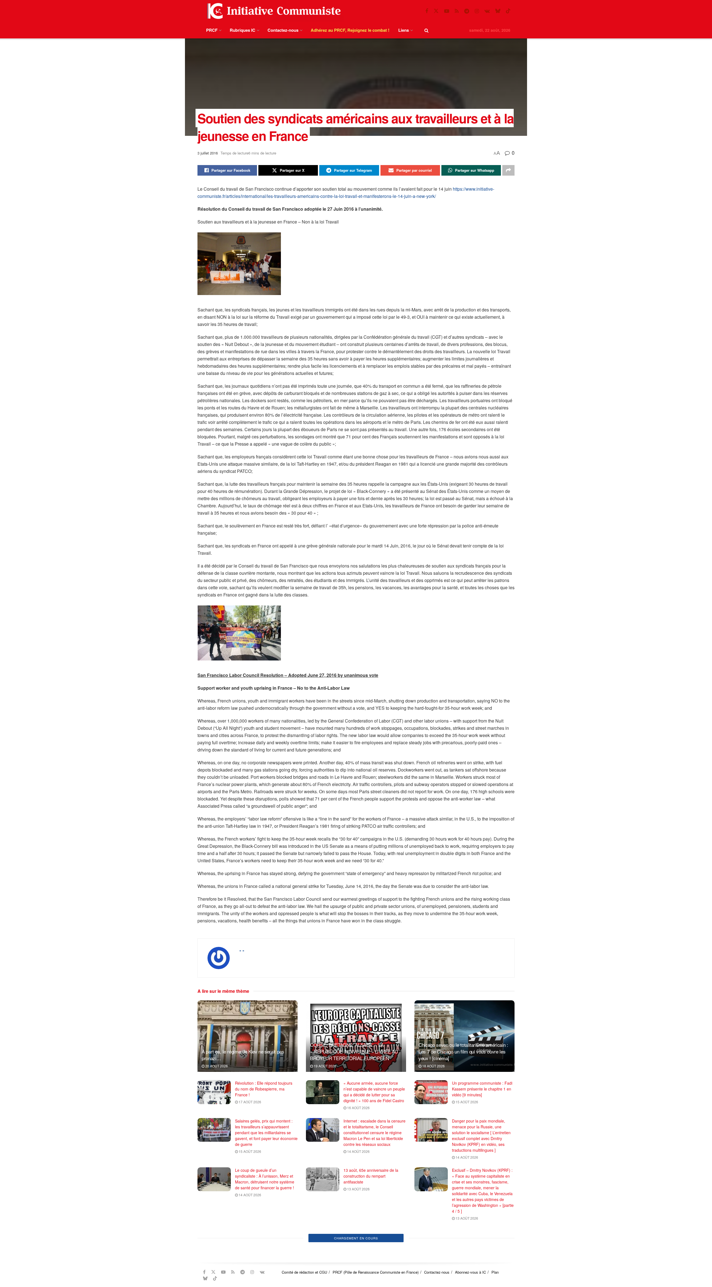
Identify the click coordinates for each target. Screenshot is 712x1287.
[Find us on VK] (487, 11)
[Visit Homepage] (273, 11)
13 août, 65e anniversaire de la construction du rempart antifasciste (370, 1176)
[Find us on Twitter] (436, 11)
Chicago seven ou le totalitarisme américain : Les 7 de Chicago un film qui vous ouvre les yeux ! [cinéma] (463, 1051)
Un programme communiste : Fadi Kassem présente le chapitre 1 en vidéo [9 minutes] (482, 1088)
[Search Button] (426, 30)
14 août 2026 (358, 1151)
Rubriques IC (242, 30)
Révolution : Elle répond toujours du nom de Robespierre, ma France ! (263, 1088)
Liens (403, 30)
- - (241, 950)
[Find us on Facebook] (426, 11)
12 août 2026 (249, 1279)
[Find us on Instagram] (477, 11)
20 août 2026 (216, 1066)
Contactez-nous (283, 30)
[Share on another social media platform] (508, 170)
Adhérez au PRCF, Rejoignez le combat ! (350, 30)
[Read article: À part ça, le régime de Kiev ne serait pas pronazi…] (247, 1036)
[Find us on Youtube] (446, 11)
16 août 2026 (358, 1107)
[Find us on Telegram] (466, 11)
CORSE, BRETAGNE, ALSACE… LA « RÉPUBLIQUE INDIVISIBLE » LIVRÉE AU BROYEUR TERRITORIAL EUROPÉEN (354, 1051)
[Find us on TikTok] (508, 11)
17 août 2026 (249, 1101)
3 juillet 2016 (207, 153)
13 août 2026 (358, 1189)
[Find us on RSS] (457, 11)
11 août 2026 (358, 1267)
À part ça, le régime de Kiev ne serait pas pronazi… (243, 1055)
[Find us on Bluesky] (497, 11)
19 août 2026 (324, 1066)
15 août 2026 (466, 1101)
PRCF (211, 30)
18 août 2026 (433, 1066)
